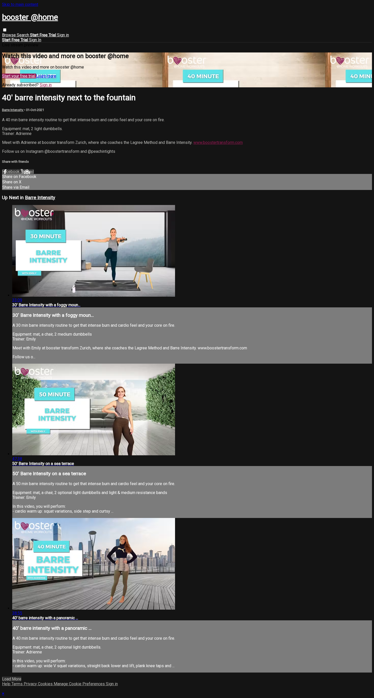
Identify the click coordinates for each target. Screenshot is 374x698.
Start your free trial (19, 76)
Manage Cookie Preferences (80, 683)
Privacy (31, 683)
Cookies (46, 683)
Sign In (35, 39)
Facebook (11, 171)
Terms (17, 683)
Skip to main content (20, 4)
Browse (9, 35)
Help (6, 683)
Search (23, 35)
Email (29, 171)
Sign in (63, 35)
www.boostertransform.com (218, 142)
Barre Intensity (13, 110)
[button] (4, 30)
